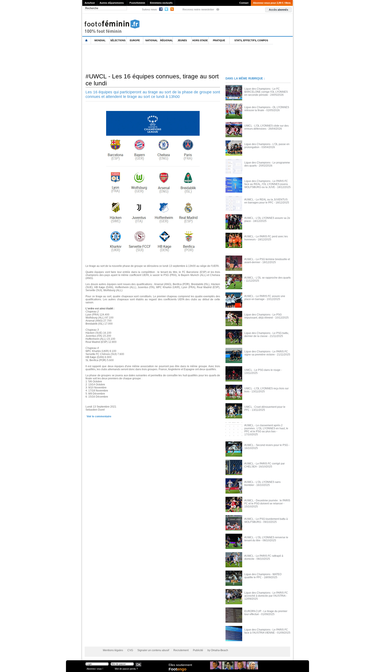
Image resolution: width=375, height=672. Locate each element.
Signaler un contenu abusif (153, 650)
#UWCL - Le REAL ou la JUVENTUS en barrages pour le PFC (266, 201)
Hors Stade (200, 40)
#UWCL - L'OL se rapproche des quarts (267, 277)
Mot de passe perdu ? (126, 668)
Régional (166, 40)
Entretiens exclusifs (161, 3)
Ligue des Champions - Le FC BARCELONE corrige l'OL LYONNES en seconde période (266, 91)
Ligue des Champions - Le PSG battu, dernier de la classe (266, 335)
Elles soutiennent (180, 665)
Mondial (100, 40)
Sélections (117, 40)
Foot (177, 669)
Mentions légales (113, 650)
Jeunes (182, 40)
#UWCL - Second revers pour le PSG (266, 445)
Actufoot (90, 3)
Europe (135, 40)
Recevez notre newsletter (198, 9)
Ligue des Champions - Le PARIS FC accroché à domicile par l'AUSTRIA (266, 594)
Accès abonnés (278, 9)
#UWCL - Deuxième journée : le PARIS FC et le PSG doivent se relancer (267, 502)
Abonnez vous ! (95, 668)
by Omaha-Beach (217, 650)
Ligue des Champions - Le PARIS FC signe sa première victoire (266, 353)
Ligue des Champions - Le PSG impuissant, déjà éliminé (263, 316)
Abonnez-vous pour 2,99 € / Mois (272, 3)
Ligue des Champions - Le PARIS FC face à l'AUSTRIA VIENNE (266, 631)
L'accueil (86, 40)
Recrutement (181, 650)
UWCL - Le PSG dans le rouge (262, 369)
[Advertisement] (161, 58)
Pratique (219, 40)
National (151, 40)
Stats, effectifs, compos (251, 40)
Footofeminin (137, 3)
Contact (243, 3)
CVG (130, 650)
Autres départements (112, 3)
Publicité (198, 650)
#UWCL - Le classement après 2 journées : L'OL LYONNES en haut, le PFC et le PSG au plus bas (266, 428)
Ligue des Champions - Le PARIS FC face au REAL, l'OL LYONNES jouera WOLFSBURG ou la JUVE (266, 184)
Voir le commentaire (99, 416)
